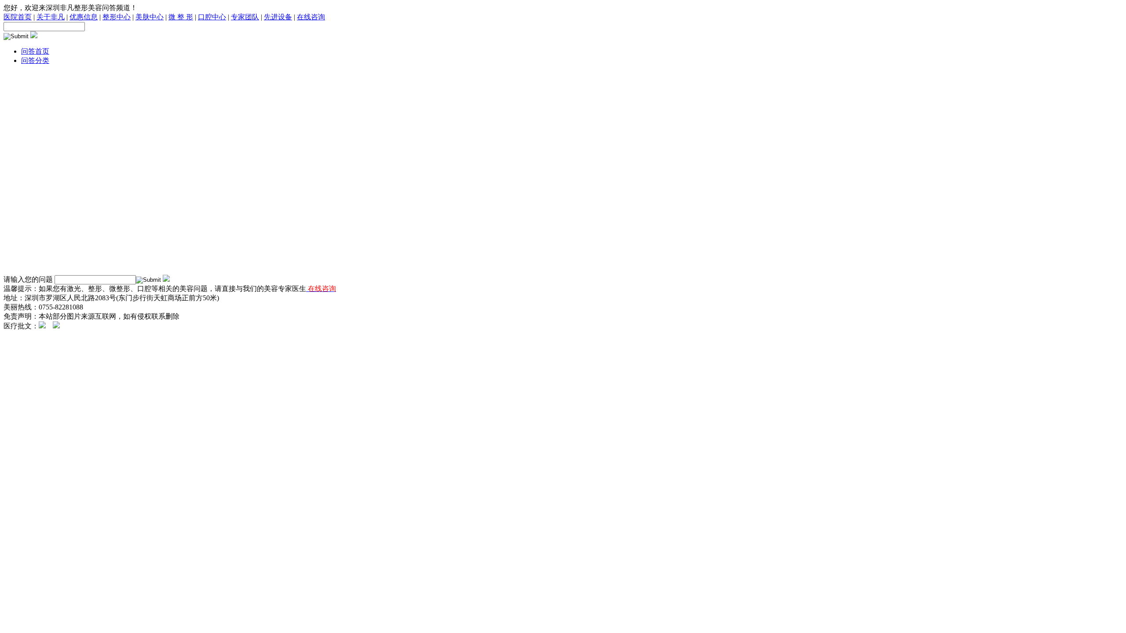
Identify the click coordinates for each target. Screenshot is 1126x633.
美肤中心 (149, 17)
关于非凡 (51, 17)
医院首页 (18, 17)
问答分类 (35, 60)
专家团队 (245, 17)
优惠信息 (83, 17)
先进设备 (278, 17)
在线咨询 (311, 17)
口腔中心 (212, 17)
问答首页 (35, 51)
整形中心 (116, 17)
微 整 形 (180, 17)
